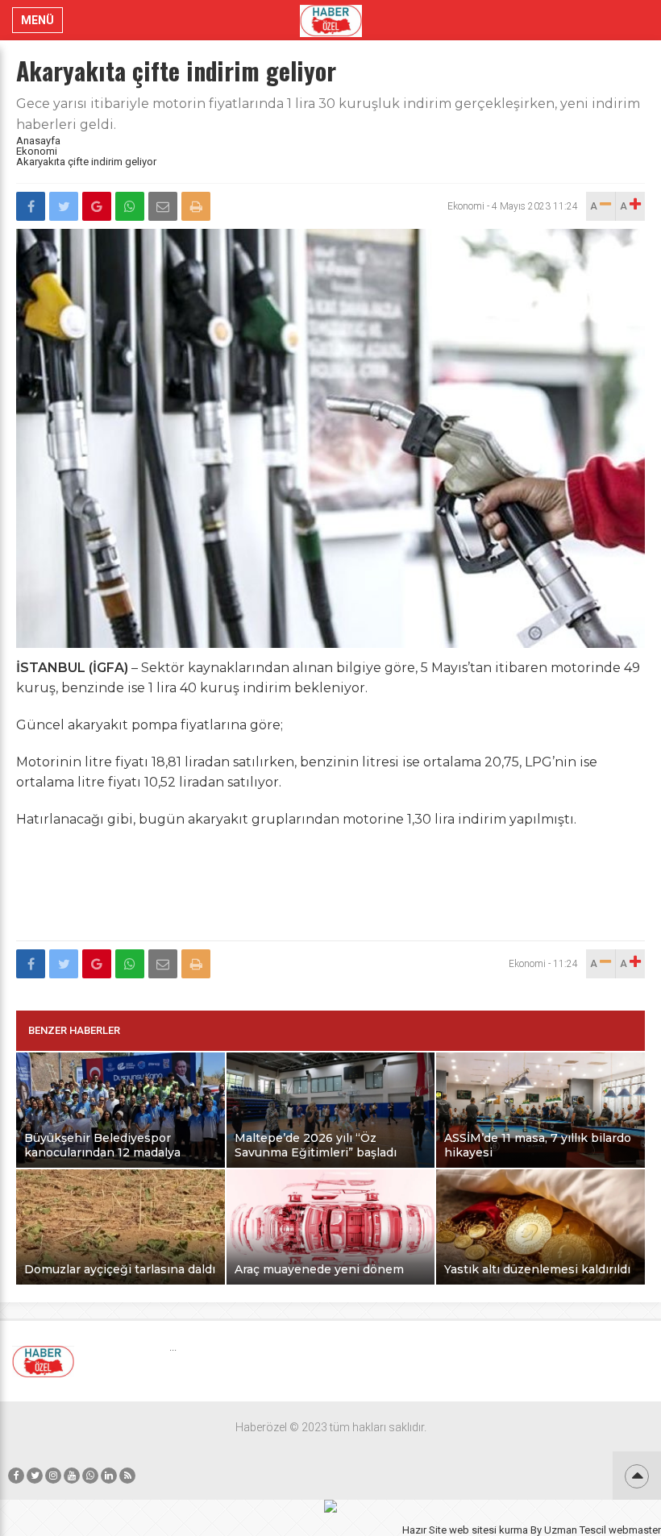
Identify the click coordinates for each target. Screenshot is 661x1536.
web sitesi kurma (488, 1530)
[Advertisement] (330, 893)
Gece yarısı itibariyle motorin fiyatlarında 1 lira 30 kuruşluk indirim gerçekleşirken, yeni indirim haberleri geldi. (328, 114)
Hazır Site (424, 1530)
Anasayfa (38, 141)
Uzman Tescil (575, 1530)
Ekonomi (36, 151)
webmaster (635, 1530)
